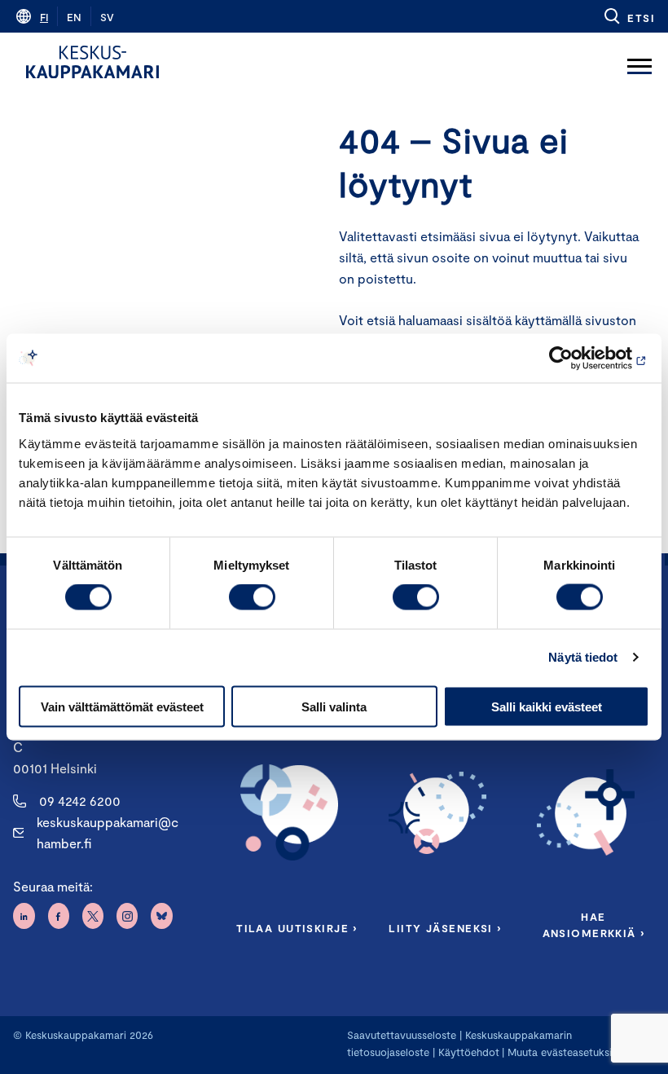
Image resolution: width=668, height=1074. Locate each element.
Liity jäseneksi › (445, 928)
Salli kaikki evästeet (546, 706)
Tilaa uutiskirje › (297, 928)
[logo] (92, 62)
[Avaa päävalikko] (639, 62)
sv (107, 17)
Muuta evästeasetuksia (562, 1052)
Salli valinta (334, 706)
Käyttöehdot (468, 1052)
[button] (628, 16)
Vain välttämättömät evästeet (122, 706)
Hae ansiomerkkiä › (594, 925)
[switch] (252, 597)
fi (44, 17)
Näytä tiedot (582, 657)
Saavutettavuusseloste (401, 1034)
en (74, 17)
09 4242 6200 (80, 800)
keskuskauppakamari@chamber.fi (107, 832)
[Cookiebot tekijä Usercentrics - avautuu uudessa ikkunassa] (578, 358)
